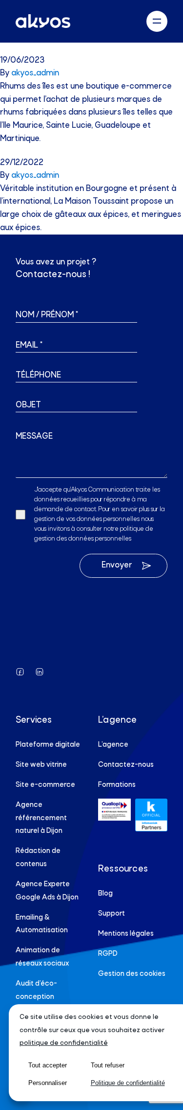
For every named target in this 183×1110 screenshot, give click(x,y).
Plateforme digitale (48, 745)
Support (111, 914)
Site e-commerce (45, 785)
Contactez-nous (126, 765)
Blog (105, 893)
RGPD (108, 954)
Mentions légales (126, 934)
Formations (117, 785)
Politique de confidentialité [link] (128, 1082)
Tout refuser (107, 1065)
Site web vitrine (41, 765)
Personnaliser (47, 1082)
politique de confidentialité (64, 1043)
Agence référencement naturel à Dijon (41, 818)
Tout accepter (47, 1065)
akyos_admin (35, 73)
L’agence (113, 745)
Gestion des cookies (131, 974)
